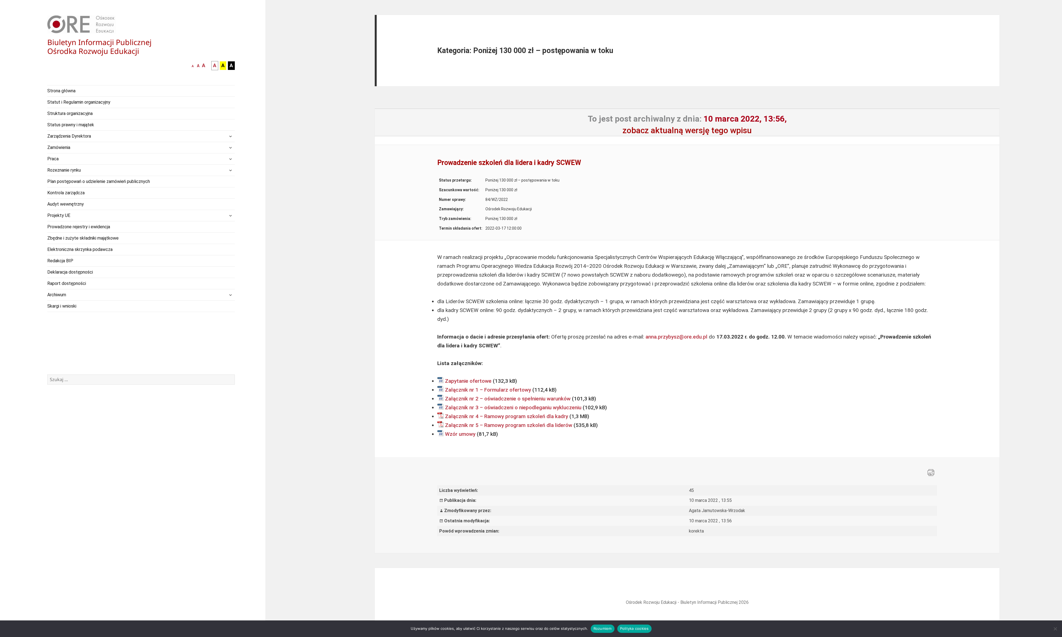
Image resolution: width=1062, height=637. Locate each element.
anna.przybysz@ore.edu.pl (676, 337)
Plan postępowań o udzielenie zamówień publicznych (98, 181)
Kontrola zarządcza (66, 192)
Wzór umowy (460, 434)
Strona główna (61, 90)
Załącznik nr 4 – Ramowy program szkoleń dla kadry (506, 416)
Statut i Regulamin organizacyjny (78, 102)
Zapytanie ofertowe (468, 381)
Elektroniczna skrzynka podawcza (80, 249)
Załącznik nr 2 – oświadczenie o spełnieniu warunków (508, 398)
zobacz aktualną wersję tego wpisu (687, 130)
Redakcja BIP (60, 260)
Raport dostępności (66, 283)
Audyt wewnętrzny (65, 204)
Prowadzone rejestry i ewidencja (78, 226)
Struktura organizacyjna (70, 113)
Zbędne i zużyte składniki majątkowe (83, 238)
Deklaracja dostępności (70, 272)
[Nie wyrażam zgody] (1055, 628)
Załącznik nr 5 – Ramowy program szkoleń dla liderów (508, 425)
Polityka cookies (634, 628)
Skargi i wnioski (61, 306)
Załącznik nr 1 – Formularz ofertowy (488, 390)
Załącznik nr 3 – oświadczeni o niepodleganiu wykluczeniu (513, 407)
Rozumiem (603, 628)
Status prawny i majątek (70, 124)
